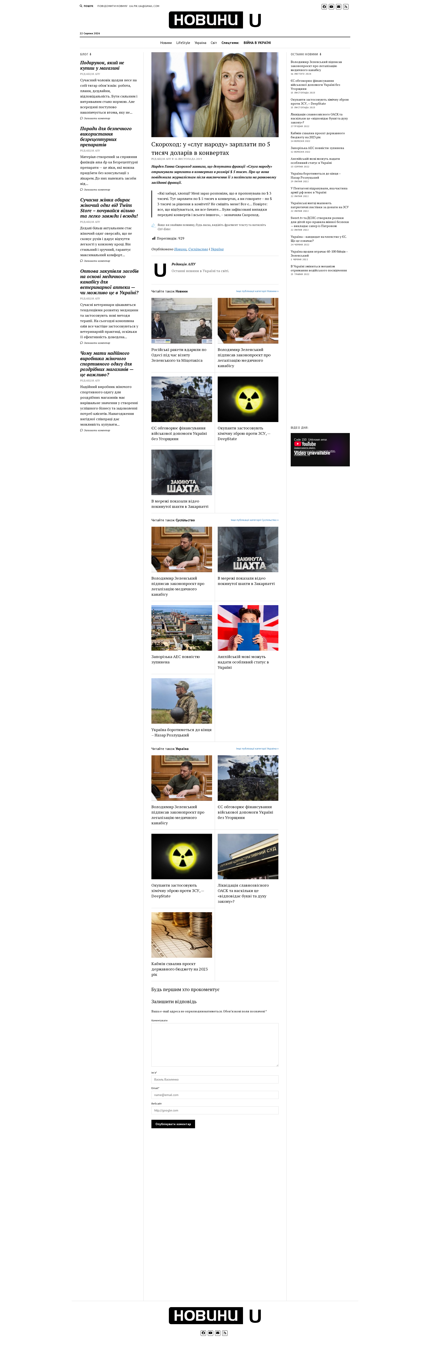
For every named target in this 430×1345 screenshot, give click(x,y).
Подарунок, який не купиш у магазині (102, 65)
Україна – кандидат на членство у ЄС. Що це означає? (318, 239)
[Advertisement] (324, 351)
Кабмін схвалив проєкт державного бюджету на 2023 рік (179, 969)
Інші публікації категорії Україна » (257, 748)
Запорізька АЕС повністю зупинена (175, 659)
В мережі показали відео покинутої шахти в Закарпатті (180, 503)
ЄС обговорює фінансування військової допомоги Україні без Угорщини (179, 433)
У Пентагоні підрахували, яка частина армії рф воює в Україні (319, 190)
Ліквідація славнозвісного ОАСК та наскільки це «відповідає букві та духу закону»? (243, 893)
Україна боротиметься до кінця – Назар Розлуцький (181, 732)
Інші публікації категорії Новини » (257, 291)
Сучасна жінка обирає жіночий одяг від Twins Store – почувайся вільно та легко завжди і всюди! (109, 208)
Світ (214, 42)
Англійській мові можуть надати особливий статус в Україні (243, 662)
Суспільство (198, 249)
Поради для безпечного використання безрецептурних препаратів (106, 136)
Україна (200, 42)
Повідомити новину (112, 6)
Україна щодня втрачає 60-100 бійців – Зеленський (319, 253)
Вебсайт (156, 1103)
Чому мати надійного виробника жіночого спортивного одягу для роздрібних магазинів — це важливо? (106, 363)
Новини (166, 42)
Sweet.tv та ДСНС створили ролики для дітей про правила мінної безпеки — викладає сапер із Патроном (320, 222)
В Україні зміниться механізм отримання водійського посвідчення (319, 268)
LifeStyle (183, 42)
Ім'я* (154, 1072)
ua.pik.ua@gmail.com (144, 6)
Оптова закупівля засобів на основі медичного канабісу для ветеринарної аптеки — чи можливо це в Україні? (109, 281)
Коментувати (159, 1020)
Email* (155, 1088)
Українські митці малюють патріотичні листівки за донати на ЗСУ (320, 205)
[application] (320, 449)
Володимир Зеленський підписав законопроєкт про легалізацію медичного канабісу (244, 357)
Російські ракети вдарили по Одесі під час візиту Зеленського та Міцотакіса (178, 355)
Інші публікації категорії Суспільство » (255, 520)
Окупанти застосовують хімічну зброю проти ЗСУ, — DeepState (244, 433)
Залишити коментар (96, 118)
